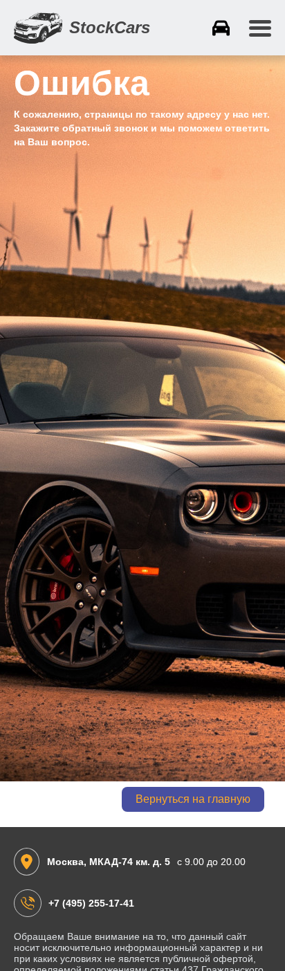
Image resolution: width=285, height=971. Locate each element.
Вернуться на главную (193, 799)
